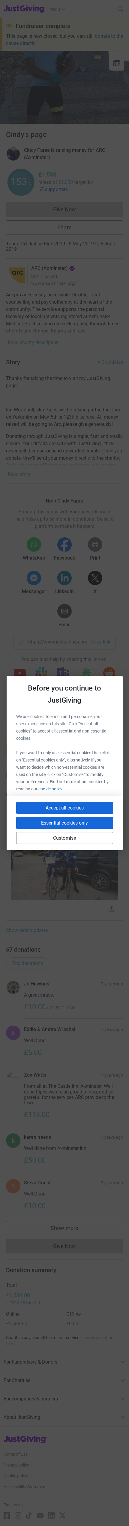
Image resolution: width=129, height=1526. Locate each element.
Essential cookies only (64, 823)
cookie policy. (50, 789)
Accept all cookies (65, 808)
